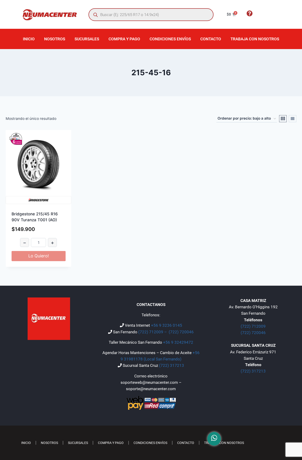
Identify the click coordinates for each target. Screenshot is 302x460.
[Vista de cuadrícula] (283, 118)
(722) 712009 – (153, 332)
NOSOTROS (54, 39)
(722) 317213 (171, 365)
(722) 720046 (181, 332)
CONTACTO (210, 39)
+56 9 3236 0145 (166, 325)
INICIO (29, 39)
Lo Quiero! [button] (38, 255)
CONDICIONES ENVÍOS (170, 39)
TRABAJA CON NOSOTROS (255, 39)
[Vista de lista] (292, 118)
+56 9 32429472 (178, 342)
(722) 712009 (253, 326)
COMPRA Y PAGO (124, 39)
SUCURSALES (87, 39)
